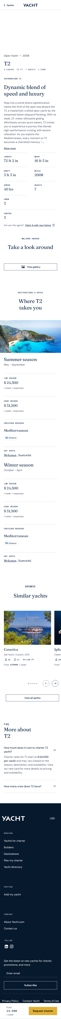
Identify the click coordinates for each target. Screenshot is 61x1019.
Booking (8, 833)
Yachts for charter (14, 841)
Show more (10, 148)
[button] (22, 641)
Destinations (11, 854)
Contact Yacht (31, 1001)
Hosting (8, 887)
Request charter (43, 1011)
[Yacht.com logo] (13, 818)
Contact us (10, 928)
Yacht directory (13, 867)
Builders (9, 847)
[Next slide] (55, 683)
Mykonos (10, 455)
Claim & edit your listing (38, 225)
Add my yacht (12, 894)
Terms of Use (51, 1001)
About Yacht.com (14, 922)
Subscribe (30, 985)
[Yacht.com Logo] (30, 5)
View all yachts (32, 697)
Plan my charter (13, 860)
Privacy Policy (10, 1001)
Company (8, 914)
